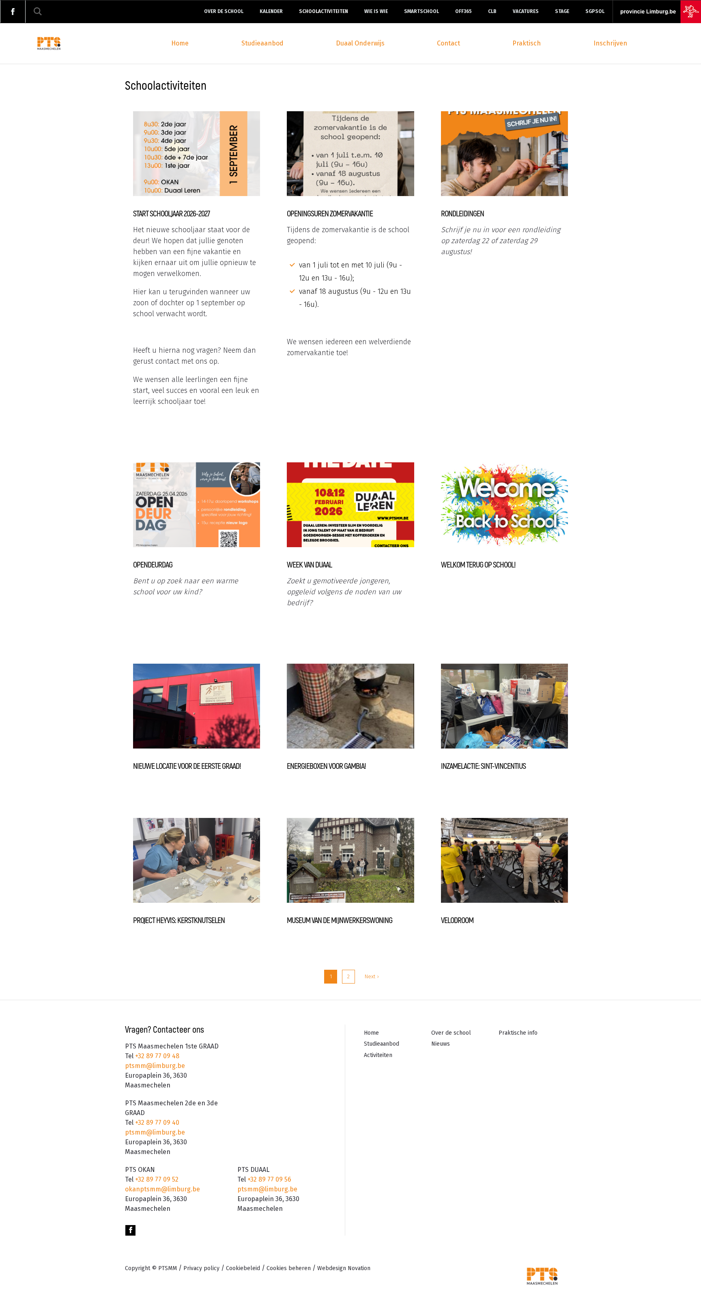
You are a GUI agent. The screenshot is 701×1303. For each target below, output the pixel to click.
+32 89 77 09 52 (155, 1179)
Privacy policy (201, 1268)
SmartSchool (421, 11)
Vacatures (526, 11)
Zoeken (38, 11)
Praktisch (526, 43)
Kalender (271, 11)
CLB (492, 11)
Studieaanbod (262, 43)
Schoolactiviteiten (323, 11)
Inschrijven (610, 43)
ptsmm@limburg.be (155, 1066)
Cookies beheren (289, 1268)
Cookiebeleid (243, 1268)
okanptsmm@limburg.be (162, 1189)
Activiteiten (378, 1055)
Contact (448, 43)
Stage (562, 11)
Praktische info (518, 1032)
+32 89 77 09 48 (156, 1056)
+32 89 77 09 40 (156, 1122)
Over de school (223, 11)
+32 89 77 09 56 (268, 1179)
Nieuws (440, 1043)
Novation (343, 1268)
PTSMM (167, 1268)
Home (180, 43)
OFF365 (463, 11)
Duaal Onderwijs (360, 43)
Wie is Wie (376, 11)
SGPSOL (594, 11)
